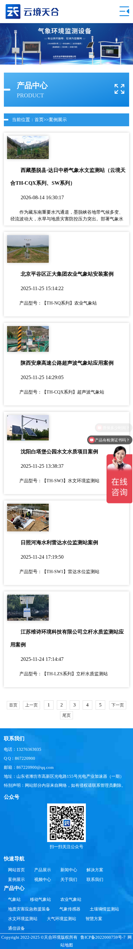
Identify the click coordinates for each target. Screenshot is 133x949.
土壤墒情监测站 (104, 909)
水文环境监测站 (22, 918)
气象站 (14, 899)
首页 (39, 119)
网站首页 (16, 869)
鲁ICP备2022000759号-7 (103, 937)
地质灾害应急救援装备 (29, 909)
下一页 (117, 705)
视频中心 (42, 879)
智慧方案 (94, 918)
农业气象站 (70, 899)
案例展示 (58, 119)
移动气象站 (40, 899)
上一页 (31, 705)
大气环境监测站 (61, 918)
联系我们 (95, 879)
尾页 (66, 715)
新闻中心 (68, 869)
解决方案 (95, 869)
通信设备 (16, 928)
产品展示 (42, 869)
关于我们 (68, 879)
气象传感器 (69, 909)
